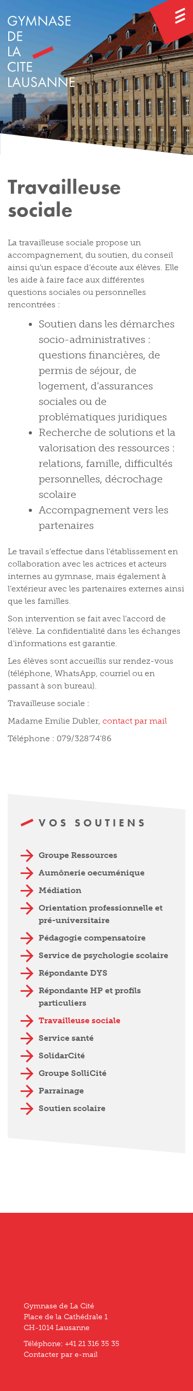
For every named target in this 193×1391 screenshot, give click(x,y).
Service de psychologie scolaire (103, 955)
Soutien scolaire (72, 1108)
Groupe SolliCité (73, 1073)
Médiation (60, 890)
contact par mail (134, 721)
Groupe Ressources (78, 855)
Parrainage (61, 1091)
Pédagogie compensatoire (92, 938)
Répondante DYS (73, 973)
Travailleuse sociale (79, 1020)
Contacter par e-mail (61, 1354)
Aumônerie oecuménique (92, 873)
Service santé (66, 1038)
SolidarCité (62, 1055)
